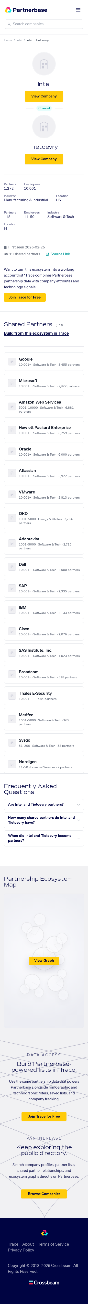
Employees (32, 184)
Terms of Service (53, 1244)
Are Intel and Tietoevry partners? (36, 804)
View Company (44, 96)
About (28, 1244)
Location (62, 195)
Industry (10, 195)
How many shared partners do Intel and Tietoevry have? (41, 820)
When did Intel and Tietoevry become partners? (39, 838)
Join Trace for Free (25, 297)
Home (8, 40)
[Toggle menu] (78, 10)
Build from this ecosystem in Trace (36, 333)
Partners (10, 184)
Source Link (60, 254)
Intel (19, 40)
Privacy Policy (21, 1250)
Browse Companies (44, 1194)
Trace (13, 1244)
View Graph (44, 960)
